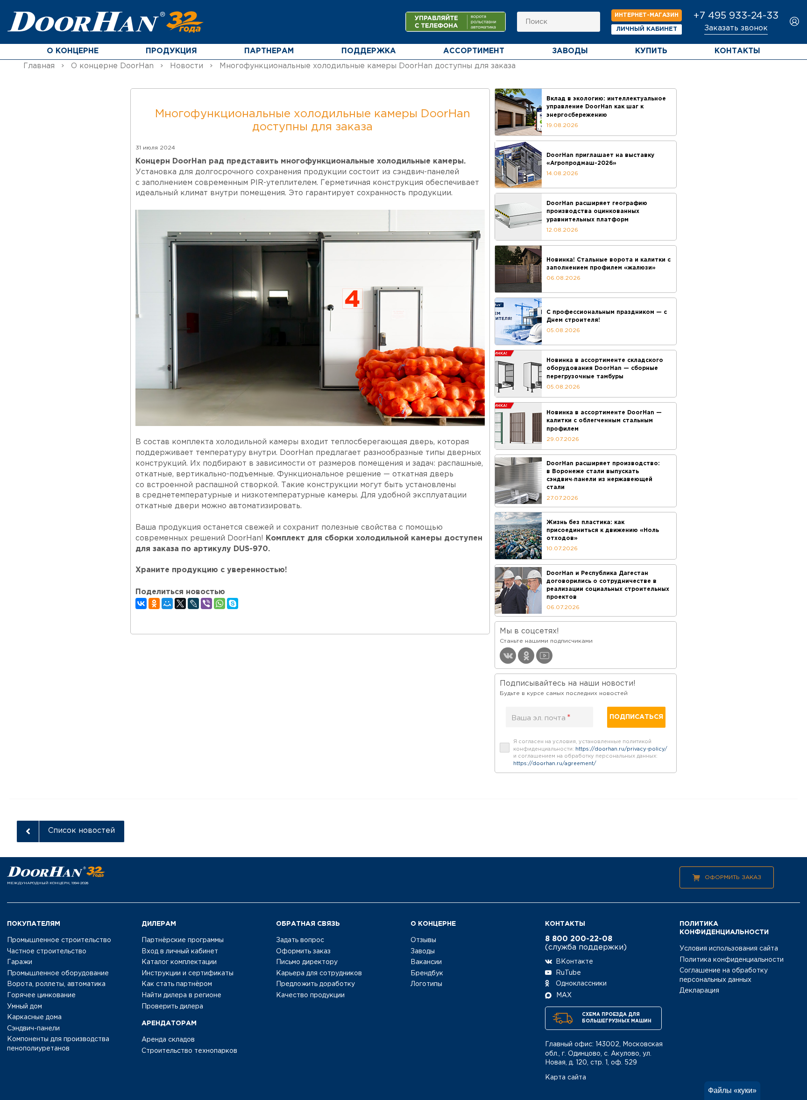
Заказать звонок (736, 28)
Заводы (570, 51)
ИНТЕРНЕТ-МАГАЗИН (647, 15)
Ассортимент (473, 51)
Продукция (171, 51)
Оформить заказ (733, 877)
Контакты (737, 51)
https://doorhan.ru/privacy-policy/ (621, 749)
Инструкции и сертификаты (188, 973)
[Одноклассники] (154, 603)
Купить (651, 51)
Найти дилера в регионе (181, 995)
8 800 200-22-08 (578, 939)
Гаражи (19, 962)
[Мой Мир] (167, 603)
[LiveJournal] (193, 603)
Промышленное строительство (59, 940)
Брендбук (427, 973)
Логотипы (426, 984)
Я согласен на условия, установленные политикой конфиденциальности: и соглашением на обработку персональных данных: (590, 752)
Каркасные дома (34, 1017)
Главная (39, 66)
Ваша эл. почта (541, 718)
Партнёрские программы (183, 940)
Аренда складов (168, 1040)
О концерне (73, 51)
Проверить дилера (172, 1006)
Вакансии (426, 962)
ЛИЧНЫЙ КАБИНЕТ (646, 29)
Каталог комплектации (179, 962)
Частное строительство (46, 951)
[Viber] (206, 603)
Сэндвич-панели (33, 1028)
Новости (186, 66)
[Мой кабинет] (795, 22)
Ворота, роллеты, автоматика (56, 984)
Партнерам (269, 51)
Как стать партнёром (177, 984)
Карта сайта (565, 1077)
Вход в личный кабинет (180, 951)
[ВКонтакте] (141, 603)
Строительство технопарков (189, 1051)
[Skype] (232, 603)
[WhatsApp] (219, 603)
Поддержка (368, 51)
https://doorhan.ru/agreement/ (554, 763)
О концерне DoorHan (112, 66)
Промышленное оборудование (58, 973)
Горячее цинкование (41, 995)
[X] (180, 603)
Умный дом (24, 1006)
